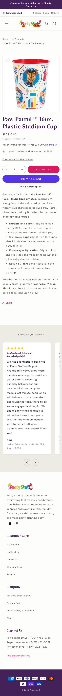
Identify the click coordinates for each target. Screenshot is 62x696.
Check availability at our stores (17, 159)
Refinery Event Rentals (20, 595)
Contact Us (13, 551)
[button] (6, 23)
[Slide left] (27, 462)
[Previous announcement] (6, 4)
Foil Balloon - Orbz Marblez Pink (27, 444)
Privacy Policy (15, 603)
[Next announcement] (56, 4)
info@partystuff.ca (18, 655)
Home (5, 39)
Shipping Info (14, 566)
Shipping (6, 139)
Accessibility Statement (20, 610)
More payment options (31, 186)
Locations (12, 559)
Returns (11, 574)
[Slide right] (35, 462)
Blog (9, 618)
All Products (18, 39)
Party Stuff (35, 690)
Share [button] (9, 302)
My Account (14, 544)
